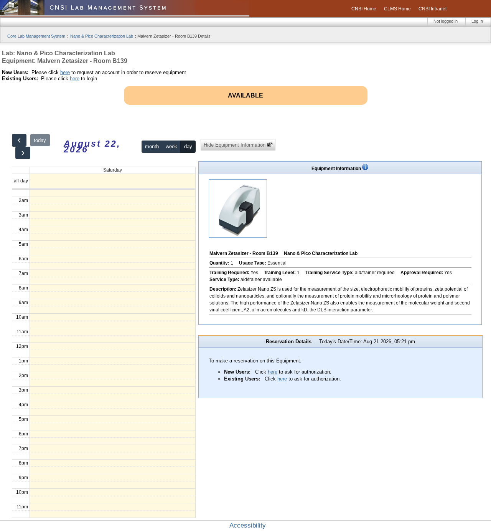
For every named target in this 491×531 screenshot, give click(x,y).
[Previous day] (19, 140)
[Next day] (22, 153)
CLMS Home (397, 9)
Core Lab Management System (36, 36)
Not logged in (445, 21)
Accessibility (247, 525)
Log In (477, 21)
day (188, 146)
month (152, 146)
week (171, 146)
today (40, 140)
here (65, 72)
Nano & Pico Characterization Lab (101, 36)
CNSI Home (363, 9)
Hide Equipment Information (235, 145)
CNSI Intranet (433, 9)
